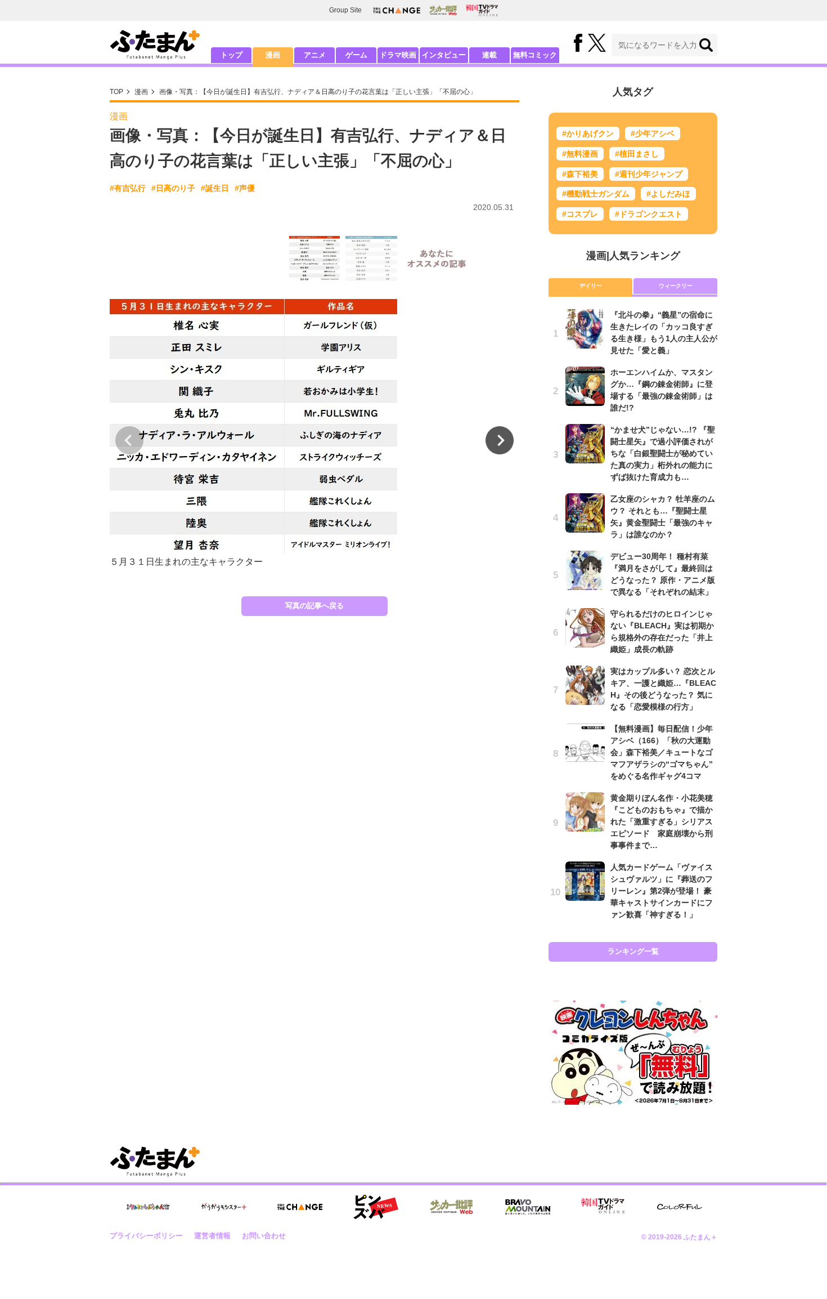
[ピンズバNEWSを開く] (375, 1207)
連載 (489, 55)
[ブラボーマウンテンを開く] (527, 1207)
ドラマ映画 (398, 55)
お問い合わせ (264, 1235)
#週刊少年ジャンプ (648, 173)
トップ (231, 55)
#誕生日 (215, 188)
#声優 (245, 188)
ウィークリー (676, 286)
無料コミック (535, 55)
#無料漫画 (580, 153)
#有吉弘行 (128, 188)
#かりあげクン (588, 133)
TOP (116, 92)
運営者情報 (212, 1235)
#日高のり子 (173, 188)
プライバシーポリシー (146, 1235)
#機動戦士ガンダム (596, 193)
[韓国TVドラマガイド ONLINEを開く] (482, 10)
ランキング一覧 (633, 951)
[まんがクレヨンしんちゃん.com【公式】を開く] (147, 1207)
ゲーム (356, 55)
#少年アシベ (653, 133)
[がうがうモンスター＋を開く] (223, 1207)
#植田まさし (637, 153)
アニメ (315, 55)
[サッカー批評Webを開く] (443, 10)
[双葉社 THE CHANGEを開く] (396, 10)
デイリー (590, 286)
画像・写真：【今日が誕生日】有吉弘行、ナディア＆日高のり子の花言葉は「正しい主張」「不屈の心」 (318, 92)
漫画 (273, 55)
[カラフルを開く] (679, 1207)
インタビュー (444, 55)
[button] (500, 440)
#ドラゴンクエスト (648, 213)
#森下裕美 (580, 173)
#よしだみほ (668, 193)
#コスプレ (580, 213)
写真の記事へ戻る (314, 605)
